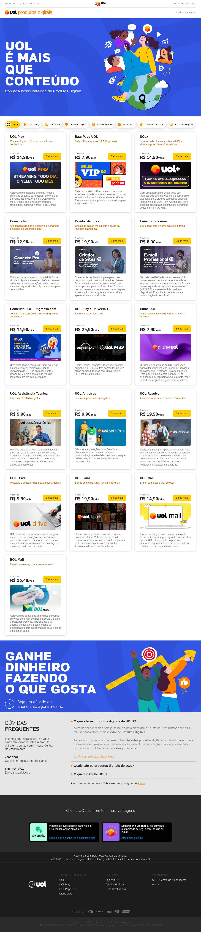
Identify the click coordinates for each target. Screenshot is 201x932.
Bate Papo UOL (68, 889)
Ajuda (141, 783)
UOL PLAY (34, 4)
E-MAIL (187, 4)
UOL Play (64, 884)
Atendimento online (132, 837)
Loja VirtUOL (113, 879)
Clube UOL (65, 893)
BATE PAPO (23, 4)
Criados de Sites (115, 884)
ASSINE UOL (10, 4)
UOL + (63, 879)
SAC (194, 4)
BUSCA (176, 4)
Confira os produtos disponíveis (94, 756)
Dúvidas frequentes (186, 12)
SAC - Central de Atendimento (169, 879)
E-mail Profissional (116, 889)
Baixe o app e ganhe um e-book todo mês (72, 837)
